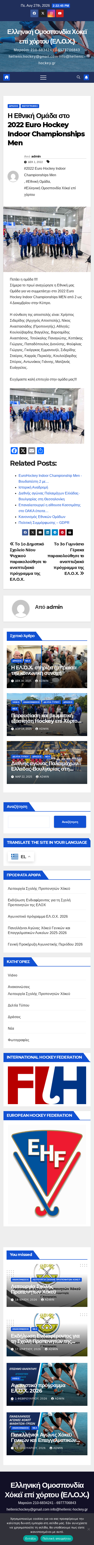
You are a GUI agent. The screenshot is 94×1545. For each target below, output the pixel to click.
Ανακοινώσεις (31, 702)
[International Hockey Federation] (47, 1085)
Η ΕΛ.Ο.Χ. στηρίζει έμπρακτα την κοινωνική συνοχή (44, 670)
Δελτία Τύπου (52, 702)
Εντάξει (30, 1538)
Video (15, 702)
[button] (78, 77)
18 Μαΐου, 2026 (26, 1299)
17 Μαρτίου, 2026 (28, 1349)
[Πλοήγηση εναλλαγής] (43, 77)
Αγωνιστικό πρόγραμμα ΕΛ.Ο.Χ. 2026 (38, 916)
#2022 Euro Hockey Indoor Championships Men (45, 172)
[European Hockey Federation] (47, 1174)
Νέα (27, 661)
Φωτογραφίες (30, 106)
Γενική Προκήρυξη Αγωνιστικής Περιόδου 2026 (45, 944)
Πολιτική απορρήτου (57, 1538)
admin (36, 156)
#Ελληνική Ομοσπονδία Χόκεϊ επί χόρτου (50, 191)
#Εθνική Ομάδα (38, 181)
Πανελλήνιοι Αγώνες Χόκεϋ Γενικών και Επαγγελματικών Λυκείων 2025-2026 (43, 1440)
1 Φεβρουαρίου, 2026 (31, 1398)
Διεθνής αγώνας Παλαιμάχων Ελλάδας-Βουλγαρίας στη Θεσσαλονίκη (44, 768)
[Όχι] (88, 1529)
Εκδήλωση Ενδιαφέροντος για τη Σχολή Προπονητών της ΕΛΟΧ (45, 1341)
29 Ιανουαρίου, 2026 (31, 1448)
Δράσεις (13, 106)
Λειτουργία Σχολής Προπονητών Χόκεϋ (39, 888)
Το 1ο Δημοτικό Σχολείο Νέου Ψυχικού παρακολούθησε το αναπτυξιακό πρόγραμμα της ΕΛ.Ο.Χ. (28, 562)
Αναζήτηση (17, 806)
